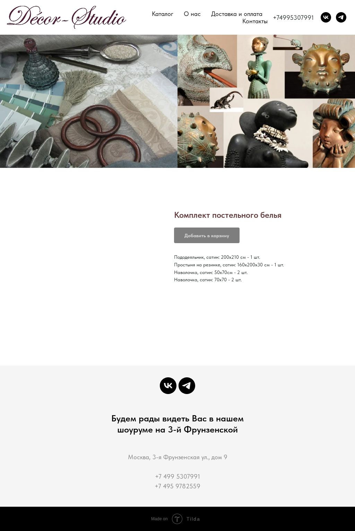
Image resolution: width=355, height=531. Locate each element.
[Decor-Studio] (341, 17)
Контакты (255, 21)
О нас (192, 13)
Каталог (162, 13)
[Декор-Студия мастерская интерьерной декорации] (326, 17)
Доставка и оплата (236, 13)
